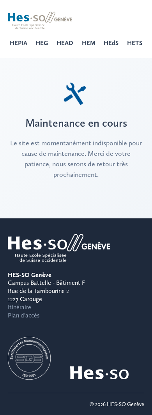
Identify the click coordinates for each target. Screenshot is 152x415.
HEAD (65, 43)
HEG (41, 43)
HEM (88, 43)
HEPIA (18, 43)
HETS (134, 43)
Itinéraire (19, 307)
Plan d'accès (23, 315)
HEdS (111, 43)
